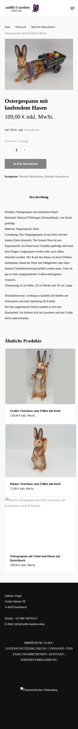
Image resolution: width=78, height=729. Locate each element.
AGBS (48, 642)
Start (7, 26)
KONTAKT (56, 654)
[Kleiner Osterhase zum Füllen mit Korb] (40, 450)
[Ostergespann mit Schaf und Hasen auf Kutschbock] (40, 523)
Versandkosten (31, 129)
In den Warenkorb (25, 163)
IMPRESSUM (33, 642)
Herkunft (20, 26)
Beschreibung (39, 197)
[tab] (39, 197)
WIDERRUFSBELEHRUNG (39, 659)
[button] (72, 8)
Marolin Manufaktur (43, 26)
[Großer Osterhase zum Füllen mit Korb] (40, 376)
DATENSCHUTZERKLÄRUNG (26, 648)
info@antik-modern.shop (29, 624)
